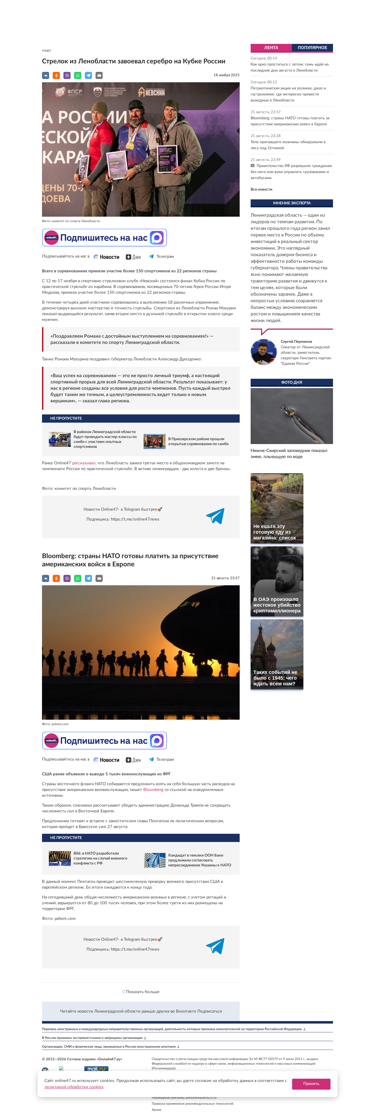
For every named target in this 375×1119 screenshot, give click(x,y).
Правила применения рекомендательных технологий (192, 1103)
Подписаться (209, 1011)
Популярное (312, 47)
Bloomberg (152, 790)
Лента (271, 47)
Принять (311, 1084)
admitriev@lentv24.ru (201, 1097)
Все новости (261, 189)
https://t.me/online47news (135, 519)
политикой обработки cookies (73, 1087)
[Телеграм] (151, 261)
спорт (46, 50)
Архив (156, 1109)
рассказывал (84, 463)
